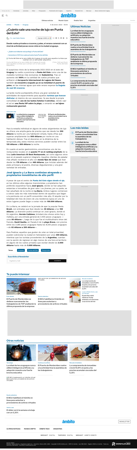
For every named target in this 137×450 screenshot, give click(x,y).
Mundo (17, 24)
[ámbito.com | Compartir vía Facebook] (56, 38)
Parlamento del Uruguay (56, 10)
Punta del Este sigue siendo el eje (48, 180)
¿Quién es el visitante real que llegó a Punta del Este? (25, 52)
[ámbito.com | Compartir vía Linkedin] (61, 38)
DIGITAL (48, 435)
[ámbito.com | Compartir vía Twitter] (58, 38)
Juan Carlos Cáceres (19, 38)
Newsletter (132, 20)
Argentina (68, 10)
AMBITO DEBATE (86, 435)
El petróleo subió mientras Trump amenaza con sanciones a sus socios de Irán (90, 298)
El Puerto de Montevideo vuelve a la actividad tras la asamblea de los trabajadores (57, 117)
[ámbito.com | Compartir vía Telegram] (63, 38)
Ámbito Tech (78, 20)
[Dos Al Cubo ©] (121, 444)
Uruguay (25, 24)
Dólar (33, 10)
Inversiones (16, 10)
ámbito (9, 24)
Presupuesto (42, 10)
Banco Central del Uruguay (102, 10)
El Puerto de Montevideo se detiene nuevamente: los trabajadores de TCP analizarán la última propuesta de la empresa (84, 59)
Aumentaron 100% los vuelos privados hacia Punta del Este (28, 55)
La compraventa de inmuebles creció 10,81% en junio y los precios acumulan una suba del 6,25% (84, 84)
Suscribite (57, 260)
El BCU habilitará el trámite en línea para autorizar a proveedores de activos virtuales (84, 72)
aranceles (25, 10)
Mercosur (88, 10)
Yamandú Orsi (79, 10)
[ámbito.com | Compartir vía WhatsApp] (54, 38)
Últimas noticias (47, 20)
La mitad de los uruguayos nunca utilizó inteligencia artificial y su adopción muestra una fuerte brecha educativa (26, 118)
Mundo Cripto (63, 20)
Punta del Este (33, 250)
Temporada (46, 250)
